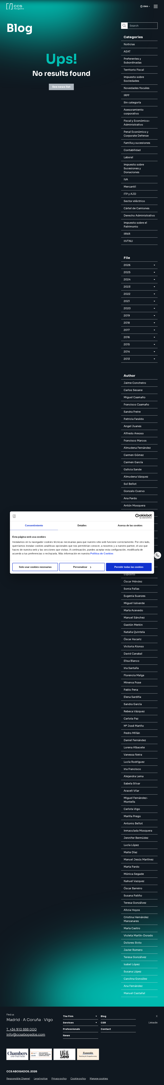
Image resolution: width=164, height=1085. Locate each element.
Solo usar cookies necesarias (35, 567)
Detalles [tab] (82, 525)
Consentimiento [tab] (34, 525)
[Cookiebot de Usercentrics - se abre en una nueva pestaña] (138, 516)
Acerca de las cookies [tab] (130, 525)
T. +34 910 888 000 (21, 1029)
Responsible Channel (18, 1078)
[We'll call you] (157, 555)
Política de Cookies (101, 553)
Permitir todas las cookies (128, 567)
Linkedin (153, 1022)
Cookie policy (78, 1078)
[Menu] (156, 6)
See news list (61, 86)
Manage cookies (99, 1078)
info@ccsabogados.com (25, 1035)
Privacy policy (59, 1078)
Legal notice (41, 1078)
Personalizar (80, 567)
